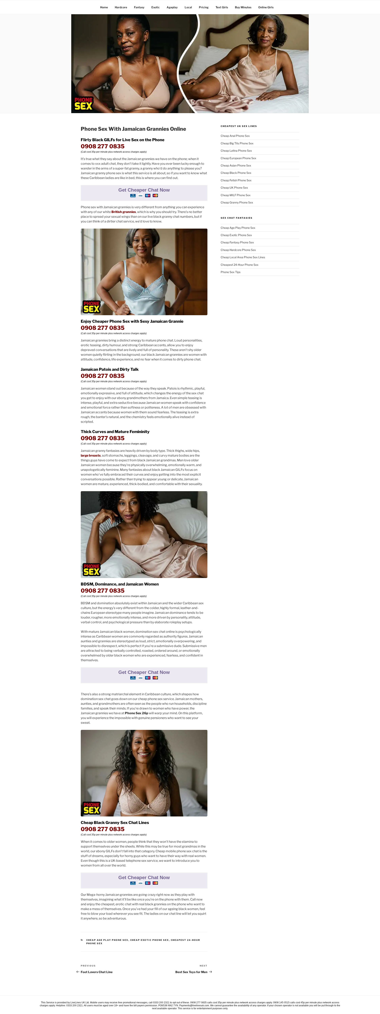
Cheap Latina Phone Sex (236, 150)
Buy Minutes (243, 7)
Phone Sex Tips (230, 272)
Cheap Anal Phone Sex (235, 135)
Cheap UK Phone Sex (234, 187)
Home (104, 7)
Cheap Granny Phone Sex (237, 202)
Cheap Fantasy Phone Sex (237, 242)
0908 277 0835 (102, 146)
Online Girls (266, 7)
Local (188, 7)
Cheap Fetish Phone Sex (236, 180)
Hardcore (121, 7)
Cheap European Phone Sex (238, 158)
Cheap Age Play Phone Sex (107, 940)
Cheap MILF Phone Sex (236, 195)
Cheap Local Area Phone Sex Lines (243, 257)
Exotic (155, 7)
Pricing (204, 7)
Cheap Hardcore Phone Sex (238, 250)
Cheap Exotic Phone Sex (149, 940)
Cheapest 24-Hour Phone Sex (239, 264)
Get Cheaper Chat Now (144, 190)
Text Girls (222, 7)
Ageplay (172, 7)
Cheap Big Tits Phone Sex (237, 143)
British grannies (123, 212)
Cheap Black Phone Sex (236, 172)
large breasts (91, 455)
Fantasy (139, 7)
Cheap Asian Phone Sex (236, 165)
